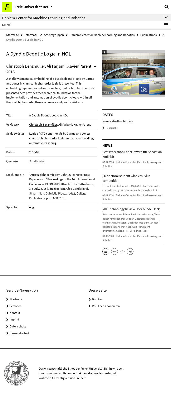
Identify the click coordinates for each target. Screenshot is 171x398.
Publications (148, 35)
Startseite (12, 35)
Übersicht (112, 128)
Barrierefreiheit (19, 333)
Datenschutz (18, 326)
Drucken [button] (97, 299)
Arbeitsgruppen (54, 35)
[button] (105, 251)
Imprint (14, 319)
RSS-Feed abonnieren (106, 306)
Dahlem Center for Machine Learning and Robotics (102, 35)
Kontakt (15, 313)
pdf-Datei (39, 161)
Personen (15, 306)
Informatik (31, 35)
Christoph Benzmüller (25, 66)
